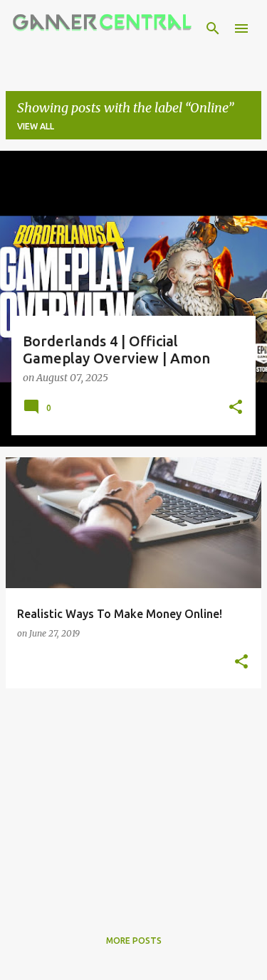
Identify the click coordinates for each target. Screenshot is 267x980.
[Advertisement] (133, 799)
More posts (134, 940)
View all (35, 126)
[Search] (212, 28)
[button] (235, 408)
